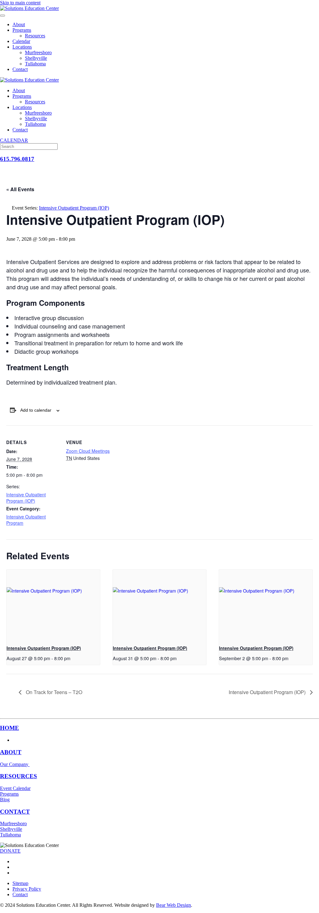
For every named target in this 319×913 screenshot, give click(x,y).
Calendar (21, 41)
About (18, 24)
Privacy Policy (26, 889)
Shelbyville (36, 58)
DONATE (10, 851)
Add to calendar (35, 410)
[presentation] (53, 605)
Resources (35, 35)
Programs (21, 30)
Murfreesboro (38, 52)
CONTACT (15, 811)
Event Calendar (15, 788)
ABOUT (10, 752)
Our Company (15, 764)
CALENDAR (14, 140)
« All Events (20, 189)
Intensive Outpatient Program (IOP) (26, 497)
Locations (22, 47)
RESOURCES (18, 776)
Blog (5, 799)
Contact (20, 69)
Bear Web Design (173, 905)
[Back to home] (29, 8)
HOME (9, 728)
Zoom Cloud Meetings (88, 451)
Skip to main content (20, 2)
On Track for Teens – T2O (53, 692)
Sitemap (20, 883)
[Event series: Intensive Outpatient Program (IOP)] (72, 658)
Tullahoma (35, 63)
